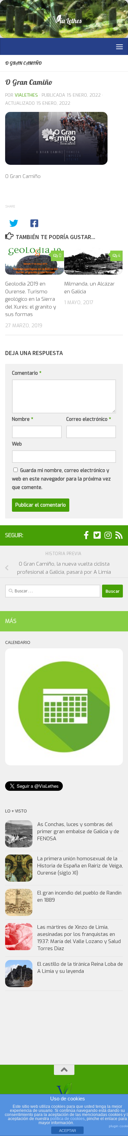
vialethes (26, 95)
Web (17, 444)
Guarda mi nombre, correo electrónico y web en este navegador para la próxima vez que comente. (61, 479)
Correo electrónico (88, 419)
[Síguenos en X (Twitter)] (97, 535)
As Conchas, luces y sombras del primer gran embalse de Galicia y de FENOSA (78, 831)
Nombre (22, 419)
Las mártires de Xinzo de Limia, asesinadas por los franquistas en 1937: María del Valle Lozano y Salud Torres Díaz (79, 938)
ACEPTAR (67, 1131)
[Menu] (119, 46)
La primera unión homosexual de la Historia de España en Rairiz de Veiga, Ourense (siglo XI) (80, 865)
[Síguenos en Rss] (119, 535)
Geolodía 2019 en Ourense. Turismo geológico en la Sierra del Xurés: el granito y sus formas (30, 299)
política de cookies (67, 1118)
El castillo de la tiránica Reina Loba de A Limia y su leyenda (80, 968)
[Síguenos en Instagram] (108, 535)
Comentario (26, 373)
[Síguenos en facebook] (86, 535)
